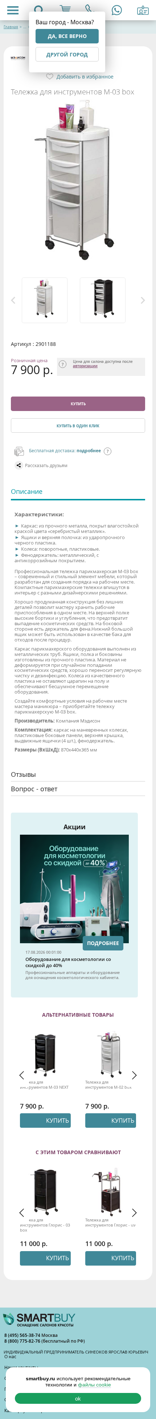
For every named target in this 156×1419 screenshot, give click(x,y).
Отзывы (23, 774)
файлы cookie (94, 1385)
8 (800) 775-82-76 (22, 1341)
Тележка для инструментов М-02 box (108, 1085)
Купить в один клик (78, 425)
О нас (10, 1356)
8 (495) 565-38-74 (22, 1335)
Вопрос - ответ (34, 788)
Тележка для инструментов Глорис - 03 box (45, 1225)
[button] (22, 1075)
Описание (26, 491)
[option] (49, 300)
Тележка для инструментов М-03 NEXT (44, 1085)
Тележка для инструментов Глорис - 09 (110, 1222)
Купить (78, 403)
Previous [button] (13, 300)
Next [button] (143, 300)
